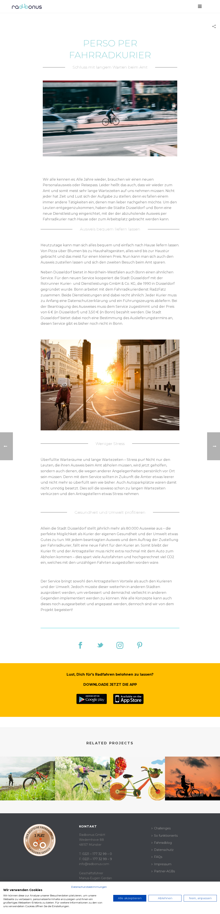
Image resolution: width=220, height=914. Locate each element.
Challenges (162, 828)
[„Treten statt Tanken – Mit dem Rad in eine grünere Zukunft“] (192, 773)
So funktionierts (166, 836)
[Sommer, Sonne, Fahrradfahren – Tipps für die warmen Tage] (82, 773)
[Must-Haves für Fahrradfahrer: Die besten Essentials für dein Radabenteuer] (27, 773)
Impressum (162, 864)
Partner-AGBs (164, 871)
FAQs (158, 857)
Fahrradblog (163, 843)
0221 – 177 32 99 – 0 (97, 854)
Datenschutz (164, 850)
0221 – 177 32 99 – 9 (97, 859)
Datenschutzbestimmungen (89, 886)
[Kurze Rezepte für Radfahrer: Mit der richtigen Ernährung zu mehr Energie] (137, 773)
